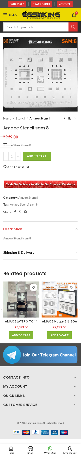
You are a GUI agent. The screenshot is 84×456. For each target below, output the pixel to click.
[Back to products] (69, 118)
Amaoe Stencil (40, 118)
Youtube (64, 4)
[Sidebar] (5, 142)
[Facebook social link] (14, 212)
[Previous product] (64, 118)
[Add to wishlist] (33, 287)
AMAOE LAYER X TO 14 (21, 321)
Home (7, 118)
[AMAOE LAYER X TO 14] (21, 299)
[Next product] (75, 118)
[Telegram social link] (25, 212)
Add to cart (36, 156)
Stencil (20, 118)
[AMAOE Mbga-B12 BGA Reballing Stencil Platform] (60, 299)
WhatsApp (17, 4)
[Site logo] (41, 14)
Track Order (41, 4)
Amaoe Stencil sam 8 (24, 204)
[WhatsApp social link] (20, 212)
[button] (21, 335)
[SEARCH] (73, 26)
